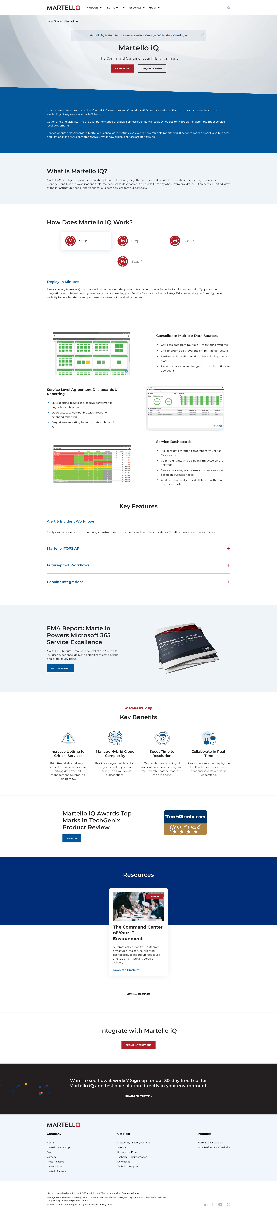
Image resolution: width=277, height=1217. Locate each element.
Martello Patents (56, 1171)
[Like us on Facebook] (213, 1204)
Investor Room (55, 1166)
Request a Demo (152, 68)
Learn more (122, 68)
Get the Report (60, 668)
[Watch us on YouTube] (220, 1204)
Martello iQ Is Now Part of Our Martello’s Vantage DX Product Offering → (138, 35)
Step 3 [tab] (189, 241)
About (152, 7)
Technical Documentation (132, 1157)
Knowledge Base (127, 1152)
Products (92, 7)
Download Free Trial (138, 1096)
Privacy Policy (106, 1204)
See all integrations (138, 1045)
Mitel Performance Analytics (214, 1147)
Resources (135, 7)
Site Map (122, 1147)
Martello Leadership (58, 1147)
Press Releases (55, 1161)
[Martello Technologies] (63, 7)
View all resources (138, 994)
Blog (49, 1152)
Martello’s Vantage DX (210, 1142)
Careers (51, 1157)
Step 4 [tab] (137, 261)
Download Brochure (126, 970)
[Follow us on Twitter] (228, 1204)
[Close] (202, 34)
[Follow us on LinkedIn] (205, 1204)
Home (50, 21)
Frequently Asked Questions (133, 1142)
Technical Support (127, 1166)
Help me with (113, 7)
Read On (72, 838)
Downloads (123, 1161)
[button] (228, 8)
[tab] (86, 241)
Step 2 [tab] (136, 241)
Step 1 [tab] (84, 241)
